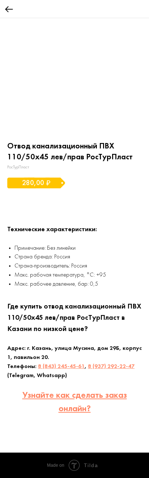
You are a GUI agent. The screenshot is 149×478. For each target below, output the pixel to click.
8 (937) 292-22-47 (111, 366)
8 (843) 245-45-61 (61, 366)
